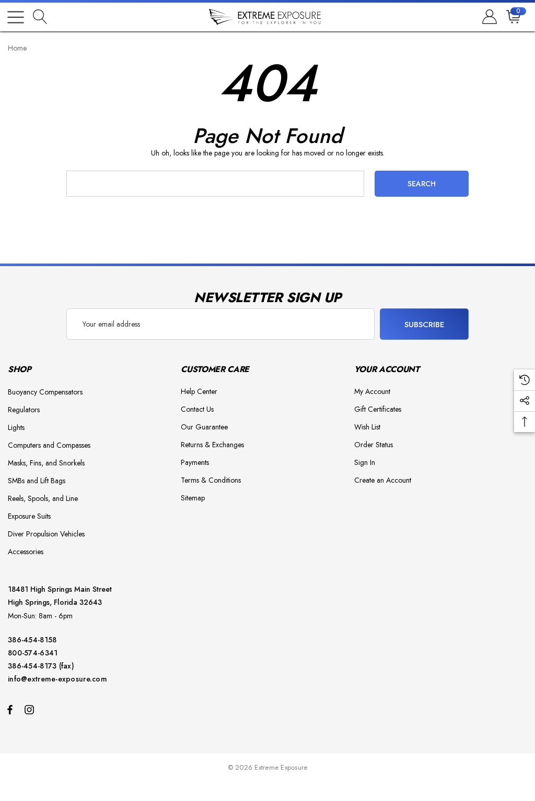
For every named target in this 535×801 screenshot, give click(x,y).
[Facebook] (10, 709)
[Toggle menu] (15, 17)
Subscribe (424, 324)
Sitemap (193, 498)
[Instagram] (31, 709)
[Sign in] (489, 17)
